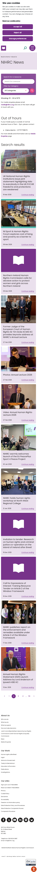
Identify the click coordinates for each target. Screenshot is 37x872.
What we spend (6, 725)
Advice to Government (8, 760)
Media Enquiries (6, 742)
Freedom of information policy (10, 802)
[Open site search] (25, 48)
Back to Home (5, 57)
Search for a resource (12, 77)
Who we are (4, 719)
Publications (5, 769)
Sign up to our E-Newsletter (9, 785)
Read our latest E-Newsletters (10, 787)
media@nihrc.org (7, 105)
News (2, 739)
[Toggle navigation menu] (32, 48)
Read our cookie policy (11, 21)
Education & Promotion (8, 766)
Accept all (17, 26)
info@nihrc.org (9, 840)
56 (29, 696)
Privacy (3, 790)
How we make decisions (8, 728)
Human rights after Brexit (8, 754)
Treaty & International (7, 763)
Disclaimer (4, 796)
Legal (2, 757)
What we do (5, 722)
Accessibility (5, 799)
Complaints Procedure (8, 811)
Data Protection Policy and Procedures (13, 805)
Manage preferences (17, 38)
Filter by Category (11, 86)
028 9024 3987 (12, 838)
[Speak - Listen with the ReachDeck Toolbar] (34, 869)
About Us (14, 57)
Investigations (5, 772)
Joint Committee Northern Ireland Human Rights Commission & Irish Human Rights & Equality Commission (16, 733)
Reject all (17, 32)
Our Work (5, 750)
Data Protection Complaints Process (12, 808)
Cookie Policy (5, 793)
